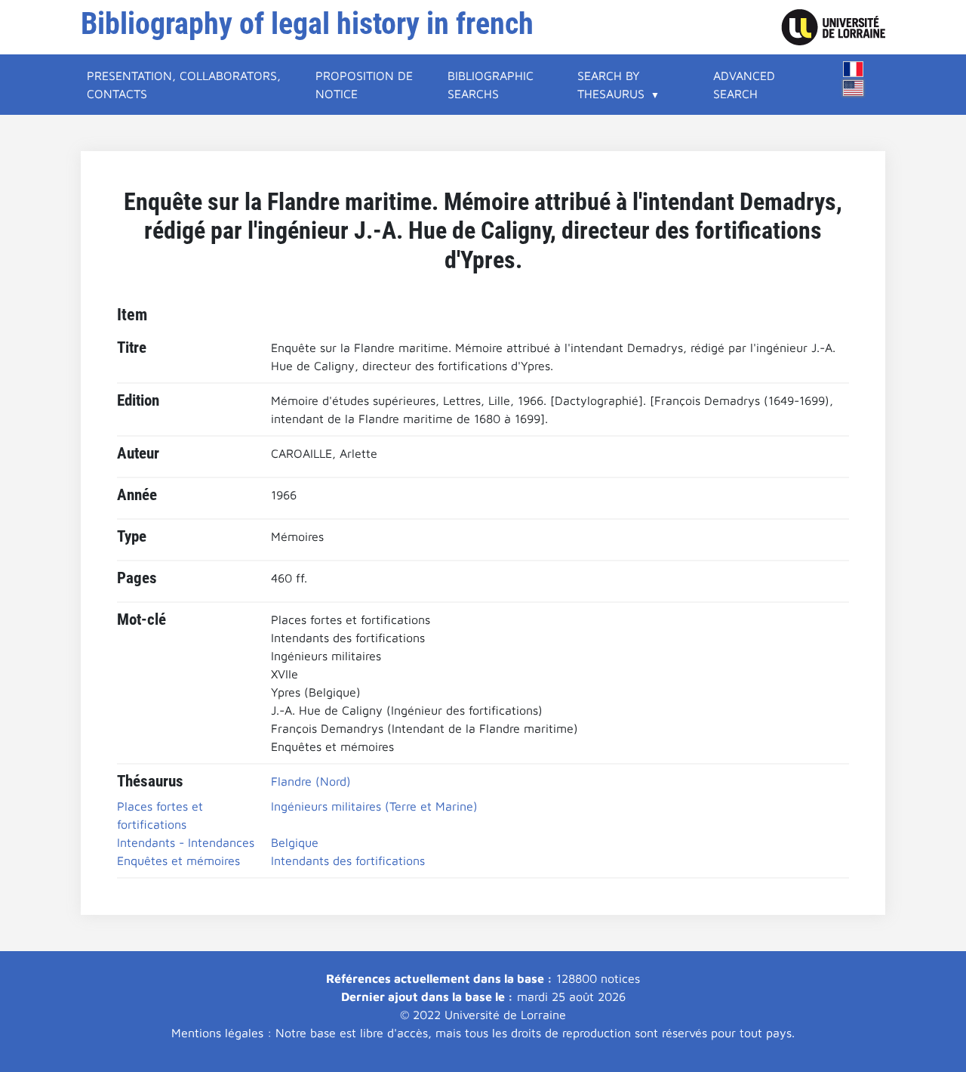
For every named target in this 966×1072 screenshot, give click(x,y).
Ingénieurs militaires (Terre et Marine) (374, 806)
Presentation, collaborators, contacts (184, 84)
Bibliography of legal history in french (307, 24)
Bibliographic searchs (491, 84)
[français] (853, 69)
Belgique (294, 842)
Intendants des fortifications (348, 860)
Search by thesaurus (611, 84)
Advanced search (744, 84)
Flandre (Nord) (311, 781)
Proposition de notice (364, 84)
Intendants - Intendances (185, 842)
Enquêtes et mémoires (178, 860)
